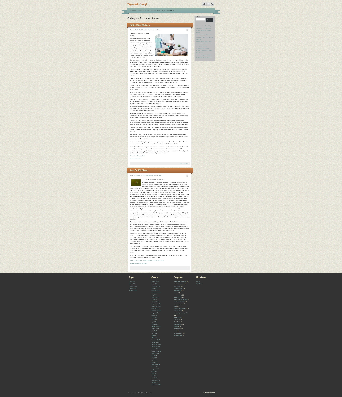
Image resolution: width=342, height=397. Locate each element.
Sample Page (161, 10)
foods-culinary (178, 295)
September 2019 (156, 326)
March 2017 (154, 378)
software (176, 326)
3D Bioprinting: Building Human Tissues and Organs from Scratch (204, 50)
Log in (198, 281)
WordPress (199, 283)
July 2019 (154, 331)
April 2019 (154, 337)
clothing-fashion (178, 288)
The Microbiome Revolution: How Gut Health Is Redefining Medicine (204, 37)
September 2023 (156, 292)
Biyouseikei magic (137, 4)
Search (198, 16)
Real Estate (177, 322)
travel (160, 30)
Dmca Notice (142, 10)
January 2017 (155, 382)
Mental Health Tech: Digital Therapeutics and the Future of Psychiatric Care (204, 44)
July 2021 (154, 299)
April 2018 (154, 360)
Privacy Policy (151, 10)
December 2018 (156, 344)
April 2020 (154, 322)
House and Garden (179, 301)
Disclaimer (133, 10)
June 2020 (154, 317)
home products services (180, 299)
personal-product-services (181, 313)
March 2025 (154, 288)
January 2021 (155, 301)
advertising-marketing (180, 281)
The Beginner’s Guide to (140, 24)
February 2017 (155, 380)
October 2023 (155, 290)
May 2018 (154, 357)
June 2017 (154, 371)
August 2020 (155, 313)
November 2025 (156, 286)
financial (176, 292)
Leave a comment (184, 163)
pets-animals (177, 317)
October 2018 (155, 348)
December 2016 (156, 384)
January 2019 (155, 342)
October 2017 (155, 366)
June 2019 (154, 333)
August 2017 (155, 369)
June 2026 (154, 283)
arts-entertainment (179, 283)
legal (175, 306)
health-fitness (178, 297)
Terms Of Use (170, 10)
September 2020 (156, 310)
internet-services (178, 304)
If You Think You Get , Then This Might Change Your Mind (147, 260)
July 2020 (154, 315)
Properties (177, 319)
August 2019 (155, 328)
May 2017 (154, 373)
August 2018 (155, 353)
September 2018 (156, 351)
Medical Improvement (180, 308)
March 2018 (154, 362)
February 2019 (155, 340)
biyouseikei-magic (149, 30)
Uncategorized (178, 333)
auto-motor (177, 286)
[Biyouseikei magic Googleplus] (212, 4)
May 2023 (154, 295)
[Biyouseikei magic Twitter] (204, 4)
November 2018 (156, 346)
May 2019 (154, 335)
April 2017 (154, 375)
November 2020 (156, 306)
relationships (177, 324)
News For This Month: (139, 170)
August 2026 (155, 281)
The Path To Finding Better (137, 156)
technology (177, 328)
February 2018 (155, 364)
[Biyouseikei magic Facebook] (208, 4)
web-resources (178, 335)
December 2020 (156, 304)
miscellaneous (178, 310)
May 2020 (154, 319)
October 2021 (155, 297)
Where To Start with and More (138, 263)
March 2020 (154, 324)
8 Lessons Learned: (136, 159)
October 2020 (155, 308)
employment (177, 290)
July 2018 (154, 355)
